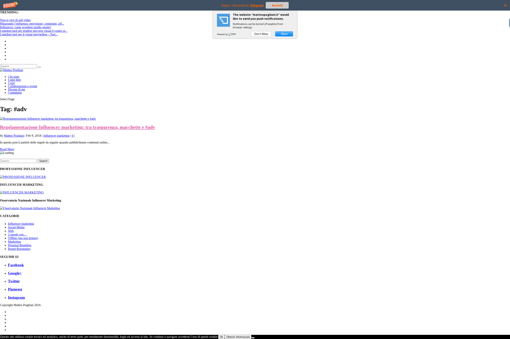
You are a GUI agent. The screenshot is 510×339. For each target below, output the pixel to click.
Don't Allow (261, 33)
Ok (221, 336)
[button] (255, 5)
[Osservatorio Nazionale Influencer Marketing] (30, 208)
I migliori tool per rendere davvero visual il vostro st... (33, 30)
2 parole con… (17, 234)
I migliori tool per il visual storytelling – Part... (29, 34)
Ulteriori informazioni (238, 336)
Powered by (222, 34)
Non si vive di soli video (15, 20)
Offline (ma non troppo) (23, 238)
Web (11, 231)
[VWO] (232, 34)
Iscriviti (277, 5)
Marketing (14, 241)
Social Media (16, 227)
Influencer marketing (56, 135)
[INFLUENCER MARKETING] (22, 192)
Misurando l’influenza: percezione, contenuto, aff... (32, 23)
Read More (7, 149)
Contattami (15, 92)
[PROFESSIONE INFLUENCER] (23, 177)
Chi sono (13, 76)
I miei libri (14, 80)
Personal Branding (19, 245)
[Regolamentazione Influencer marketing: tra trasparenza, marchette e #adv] (48, 118)
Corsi (11, 83)
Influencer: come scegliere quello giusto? (25, 27)
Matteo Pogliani (14, 135)
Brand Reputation (19, 249)
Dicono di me (16, 89)
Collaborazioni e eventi (22, 86)
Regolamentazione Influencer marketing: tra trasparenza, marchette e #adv (77, 127)
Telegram (257, 5)
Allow (284, 33)
